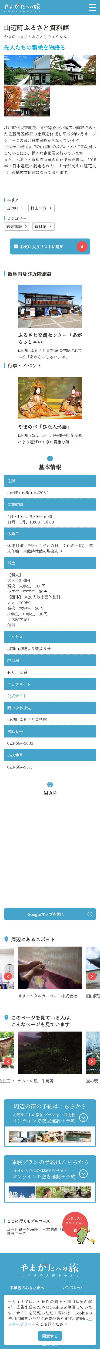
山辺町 (12, 208)
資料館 (40, 226)
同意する (50, 1336)
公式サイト (17, 696)
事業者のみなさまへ (27, 1287)
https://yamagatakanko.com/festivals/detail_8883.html (49, 383)
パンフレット (73, 1287)
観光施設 (14, 226)
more (23, 950)
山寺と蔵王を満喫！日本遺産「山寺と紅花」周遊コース (46, 1231)
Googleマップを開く (46, 914)
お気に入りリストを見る (75, 1220)
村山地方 (38, 208)
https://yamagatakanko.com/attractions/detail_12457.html (49, 291)
